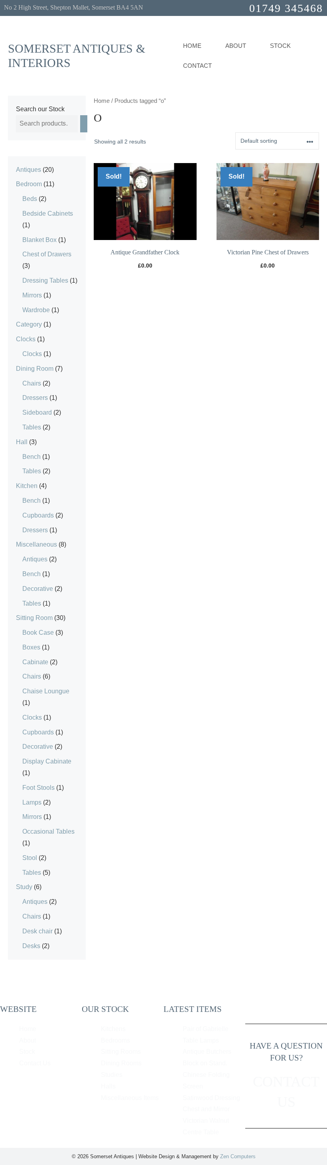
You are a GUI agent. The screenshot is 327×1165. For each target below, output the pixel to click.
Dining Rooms (121, 1063)
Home (192, 45)
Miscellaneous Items (130, 1097)
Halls (108, 1086)
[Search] (83, 123)
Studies (111, 1074)
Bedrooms (115, 1040)
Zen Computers (238, 1156)
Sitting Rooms (121, 1051)
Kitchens (113, 1028)
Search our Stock (40, 109)
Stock (280, 45)
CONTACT (197, 65)
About (27, 1040)
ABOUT (235, 45)
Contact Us (35, 1063)
